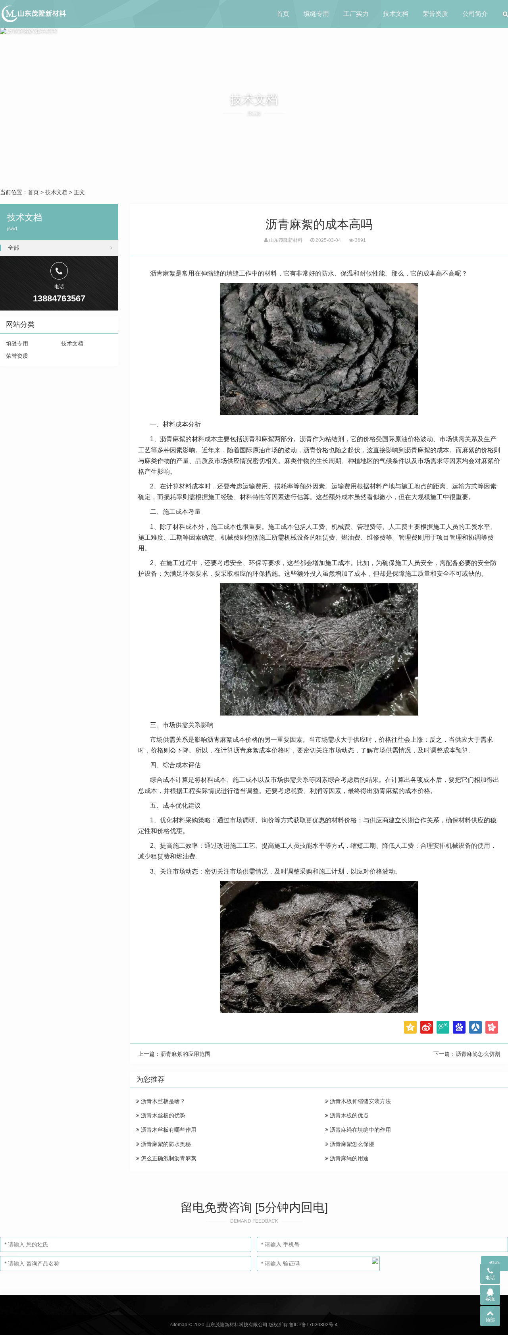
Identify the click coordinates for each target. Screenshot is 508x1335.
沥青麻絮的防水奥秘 (165, 1144)
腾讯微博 (443, 1027)
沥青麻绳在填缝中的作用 (359, 1130)
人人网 (475, 1027)
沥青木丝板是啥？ (162, 1101)
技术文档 (395, 13)
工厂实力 (356, 13)
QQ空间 (410, 1027)
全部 (13, 248)
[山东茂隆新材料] (33, 14)
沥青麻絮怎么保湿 (351, 1144)
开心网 (491, 1027)
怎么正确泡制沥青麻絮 (167, 1158)
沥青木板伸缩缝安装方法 (359, 1101)
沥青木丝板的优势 (162, 1115)
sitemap (178, 1324)
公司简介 (475, 13)
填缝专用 (316, 13)
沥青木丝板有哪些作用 (167, 1130)
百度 (459, 1027)
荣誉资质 (435, 13)
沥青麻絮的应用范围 (185, 1054)
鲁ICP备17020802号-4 (313, 1324)
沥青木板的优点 (348, 1115)
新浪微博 (426, 1027)
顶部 (490, 1320)
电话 (490, 1278)
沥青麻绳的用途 (348, 1158)
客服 (490, 1299)
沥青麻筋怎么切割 (478, 1054)
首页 (283, 13)
